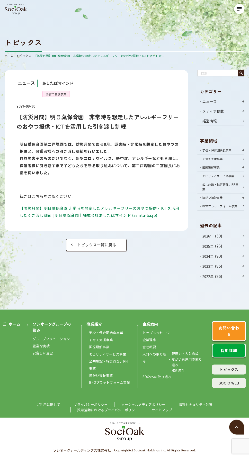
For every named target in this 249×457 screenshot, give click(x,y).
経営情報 (209, 120)
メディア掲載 (213, 111)
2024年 (208, 256)
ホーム (14, 324)
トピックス (229, 369)
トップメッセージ (156, 332)
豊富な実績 (41, 345)
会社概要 (149, 346)
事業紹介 (94, 324)
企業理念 (149, 339)
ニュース (209, 101)
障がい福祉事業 (212, 197)
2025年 (208, 246)
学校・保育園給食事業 (216, 150)
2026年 (208, 235)
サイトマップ (162, 409)
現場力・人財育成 (185, 353)
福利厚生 (178, 370)
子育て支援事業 (212, 159)
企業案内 (150, 324)
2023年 (208, 266)
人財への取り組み (154, 358)
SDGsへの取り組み (156, 376)
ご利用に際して (48, 404)
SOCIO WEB (229, 382)
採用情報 (229, 350)
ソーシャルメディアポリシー (143, 404)
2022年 (208, 276)
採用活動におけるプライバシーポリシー (107, 409)
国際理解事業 (211, 167)
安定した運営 (43, 352)
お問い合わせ (229, 331)
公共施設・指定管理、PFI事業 (220, 186)
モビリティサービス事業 (218, 176)
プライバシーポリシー (91, 404)
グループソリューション (51, 338)
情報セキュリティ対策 (196, 404)
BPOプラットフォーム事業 (219, 206)
